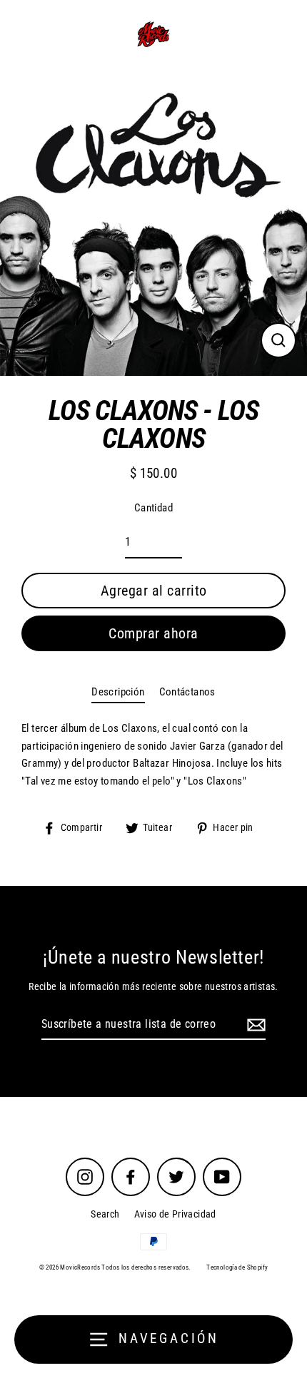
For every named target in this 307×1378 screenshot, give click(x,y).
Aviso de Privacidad (175, 1214)
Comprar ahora (153, 633)
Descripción (117, 691)
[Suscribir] (254, 1025)
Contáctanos (187, 691)
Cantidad (153, 507)
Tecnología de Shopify (237, 1267)
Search (105, 1214)
